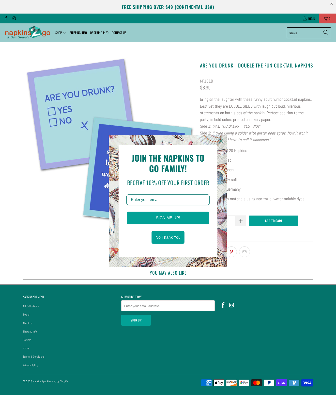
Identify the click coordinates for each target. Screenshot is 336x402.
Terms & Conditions (34, 357)
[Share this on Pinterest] (231, 251)
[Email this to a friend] (244, 251)
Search (26, 315)
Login (311, 18)
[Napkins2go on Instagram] (14, 18)
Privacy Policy (30, 365)
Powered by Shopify (57, 381)
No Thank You (168, 237)
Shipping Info (30, 332)
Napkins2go (39, 381)
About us (27, 323)
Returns (27, 340)
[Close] (221, 141)
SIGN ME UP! (168, 218)
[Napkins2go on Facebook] (6, 18)
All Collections (31, 306)
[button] (60, 32)
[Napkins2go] (27, 33)
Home (26, 348)
